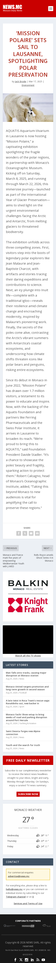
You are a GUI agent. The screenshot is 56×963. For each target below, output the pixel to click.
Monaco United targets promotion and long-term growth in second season (27, 688)
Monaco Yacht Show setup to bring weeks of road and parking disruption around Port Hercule (26, 717)
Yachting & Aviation (27, 723)
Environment (28, 85)
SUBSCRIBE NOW (28, 794)
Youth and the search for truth (23, 745)
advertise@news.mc (18, 876)
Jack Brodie (20, 81)
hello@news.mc (14, 889)
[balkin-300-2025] (28, 619)
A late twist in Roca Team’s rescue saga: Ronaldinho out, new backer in (28, 702)
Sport (21, 706)
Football (23, 692)
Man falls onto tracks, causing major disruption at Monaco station (26, 674)
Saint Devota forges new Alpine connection (23, 733)
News (21, 678)
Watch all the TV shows (28, 655)
